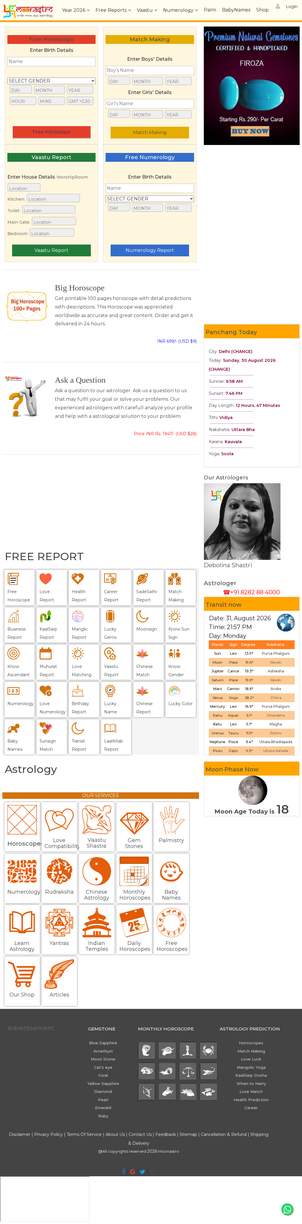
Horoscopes (251, 1042)
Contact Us (140, 1134)
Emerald (103, 1107)
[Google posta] (132, 1171)
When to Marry (251, 1083)
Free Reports (111, 10)
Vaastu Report (51, 250)
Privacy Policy (48, 1134)
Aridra (275, 689)
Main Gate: (18, 222)
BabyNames (236, 10)
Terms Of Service (84, 1134)
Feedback (165, 1134)
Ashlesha (276, 671)
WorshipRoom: (72, 177)
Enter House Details (31, 177)
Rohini (275, 733)
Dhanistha (276, 715)
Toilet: (13, 210)
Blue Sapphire (103, 1042)
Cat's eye (103, 1067)
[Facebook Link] (123, 1171)
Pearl (103, 1099)
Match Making (150, 132)
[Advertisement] (100, 503)
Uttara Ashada (275, 750)
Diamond (103, 1091)
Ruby (103, 1116)
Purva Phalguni (276, 653)
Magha (276, 724)
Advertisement (31, 1028)
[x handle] (142, 1171)
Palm (210, 10)
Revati (275, 662)
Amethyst (103, 1051)
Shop (262, 10)
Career (251, 1107)
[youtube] (152, 1171)
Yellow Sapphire (103, 1083)
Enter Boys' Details (150, 59)
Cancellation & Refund (224, 1134)
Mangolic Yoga (251, 1067)
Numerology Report (150, 250)
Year (73, 10)
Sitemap (189, 1134)
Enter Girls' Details (150, 92)
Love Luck (251, 1059)
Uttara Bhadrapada (275, 742)
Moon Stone (103, 1059)
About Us (115, 1134)
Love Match (251, 1091)
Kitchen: (16, 199)
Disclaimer (19, 1134)
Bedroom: (17, 233)
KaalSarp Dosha (251, 1075)
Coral (103, 1075)
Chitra (275, 697)
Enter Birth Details (51, 50)
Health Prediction (251, 1099)
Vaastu (145, 10)
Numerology (178, 10)
